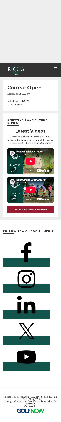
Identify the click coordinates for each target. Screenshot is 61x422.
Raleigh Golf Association (15, 70)
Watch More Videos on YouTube (30, 209)
